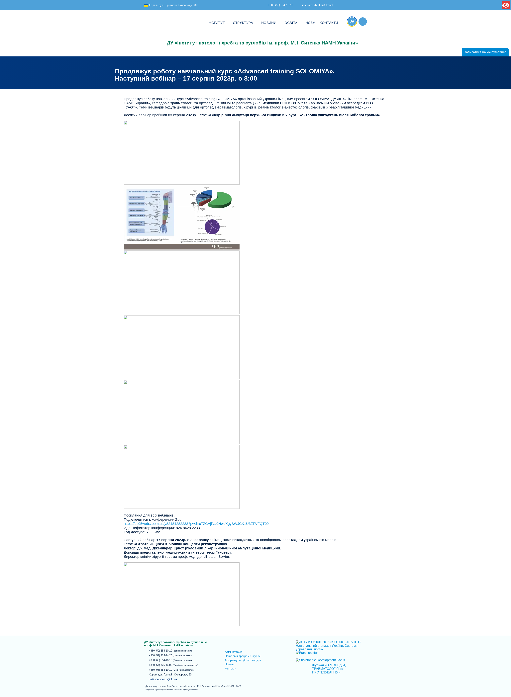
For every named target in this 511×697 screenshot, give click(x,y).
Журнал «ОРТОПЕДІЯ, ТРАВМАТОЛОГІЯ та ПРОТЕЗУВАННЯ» (329, 668)
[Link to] (362, 21)
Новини (268, 23)
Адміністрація (234, 651)
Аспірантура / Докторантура (243, 660)
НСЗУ (310, 23)
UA (352, 21)
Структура (243, 23)
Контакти (329, 23)
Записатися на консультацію (485, 52)
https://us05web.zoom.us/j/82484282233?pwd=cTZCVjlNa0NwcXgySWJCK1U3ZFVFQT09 (196, 524)
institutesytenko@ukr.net (163, 679)
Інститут (216, 23)
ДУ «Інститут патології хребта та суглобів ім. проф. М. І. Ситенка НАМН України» (153, 30)
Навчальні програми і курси (242, 656)
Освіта (290, 23)
